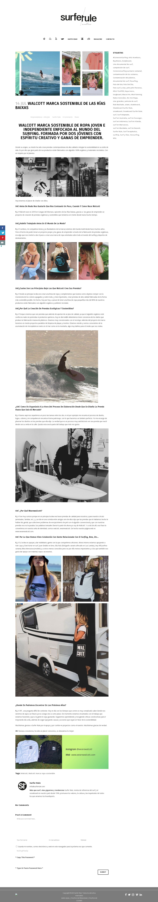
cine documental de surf (123, 64)
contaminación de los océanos (125, 74)
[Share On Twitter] (2, 232)
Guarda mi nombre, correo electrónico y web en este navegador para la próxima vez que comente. (55, 846)
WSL (114, 138)
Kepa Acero (129, 91)
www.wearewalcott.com (83, 754)
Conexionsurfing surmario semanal (127, 71)
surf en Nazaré (134, 128)
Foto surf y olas (119, 88)
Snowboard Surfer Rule (132, 111)
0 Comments (68, 117)
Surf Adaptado (123, 115)
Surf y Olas (124, 135)
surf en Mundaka (120, 128)
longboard (117, 94)
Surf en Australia (120, 118)
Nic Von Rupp (132, 98)
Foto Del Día (128, 84)
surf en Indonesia (120, 121)
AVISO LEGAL (65, 898)
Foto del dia (118, 84)
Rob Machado (118, 105)
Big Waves (117, 61)
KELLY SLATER (118, 91)
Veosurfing (134, 135)
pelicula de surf (131, 101)
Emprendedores (36, 117)
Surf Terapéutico (130, 131)
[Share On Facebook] (2, 227)
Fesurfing (134, 81)
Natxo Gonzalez (119, 98)
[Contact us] (2, 242)
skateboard (135, 105)
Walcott (24, 773)
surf (114, 115)
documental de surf (121, 81)
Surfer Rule (56, 117)
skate (127, 105)
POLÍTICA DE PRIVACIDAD (79, 898)
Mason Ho (126, 94)
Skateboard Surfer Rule (122, 108)
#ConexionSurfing (120, 57)
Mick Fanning (136, 94)
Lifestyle (46, 117)
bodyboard (126, 61)
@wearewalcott (84, 749)
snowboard (117, 111)
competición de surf (121, 68)
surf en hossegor (135, 118)
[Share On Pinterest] (2, 237)
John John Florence (134, 88)
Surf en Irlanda (135, 121)
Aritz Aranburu (134, 57)
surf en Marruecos (120, 125)
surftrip (116, 135)
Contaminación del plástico (124, 78)
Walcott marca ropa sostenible (42, 773)
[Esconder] (1, 247)
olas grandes (118, 101)
